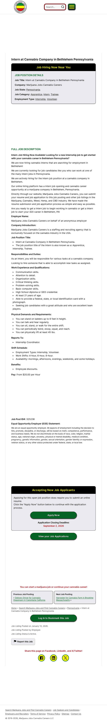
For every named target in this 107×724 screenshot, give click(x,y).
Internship (40, 99)
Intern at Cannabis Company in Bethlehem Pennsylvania (52, 59)
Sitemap (65, 714)
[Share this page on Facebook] (41, 657)
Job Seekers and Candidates (66, 710)
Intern (46, 94)
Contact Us (76, 714)
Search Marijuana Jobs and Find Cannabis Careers (42, 608)
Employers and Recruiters (17, 714)
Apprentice (36, 94)
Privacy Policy (53, 714)
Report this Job (25, 641)
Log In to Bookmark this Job (53, 618)
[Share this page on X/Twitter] (65, 657)
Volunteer (52, 99)
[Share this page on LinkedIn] (53, 657)
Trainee (54, 94)
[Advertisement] (53, 33)
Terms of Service (38, 714)
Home (14, 608)
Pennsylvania (33, 89)
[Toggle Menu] (71, 6)
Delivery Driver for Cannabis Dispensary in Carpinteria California (29, 599)
